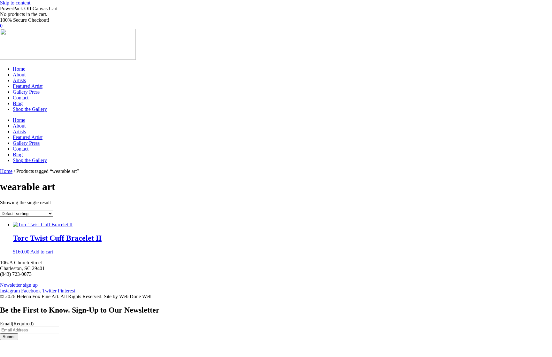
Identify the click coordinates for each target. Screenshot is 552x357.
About (19, 74)
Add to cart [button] (41, 251)
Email (17, 323)
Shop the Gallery (30, 109)
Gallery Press (26, 92)
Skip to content (15, 2)
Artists (19, 80)
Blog (18, 103)
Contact (20, 97)
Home (19, 69)
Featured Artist (27, 86)
